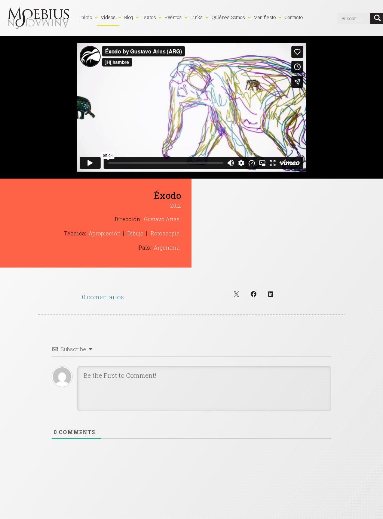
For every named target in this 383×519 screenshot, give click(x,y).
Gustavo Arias (162, 219)
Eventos (173, 17)
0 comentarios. (103, 297)
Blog (128, 17)
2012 (175, 205)
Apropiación (105, 233)
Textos (149, 17)
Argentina (167, 247)
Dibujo (135, 233)
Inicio (86, 17)
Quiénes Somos (228, 17)
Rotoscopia (165, 233)
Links (196, 17)
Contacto (293, 17)
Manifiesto (265, 17)
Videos (108, 17)
